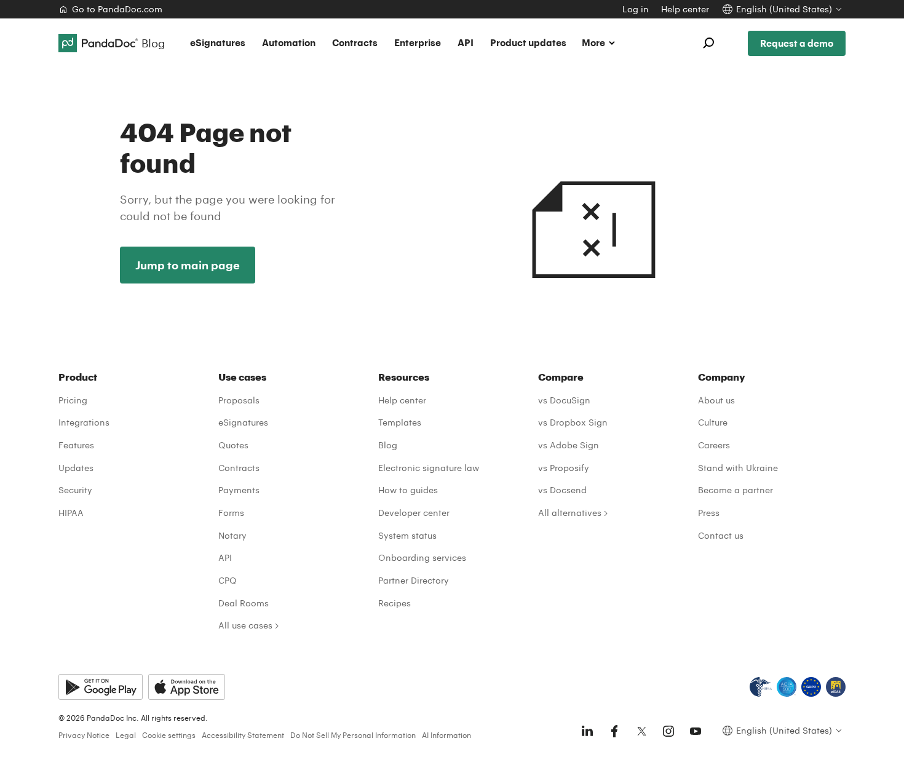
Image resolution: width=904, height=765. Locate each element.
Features (76, 445)
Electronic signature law (428, 467)
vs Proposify (563, 467)
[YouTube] (695, 731)
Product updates (528, 42)
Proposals (239, 400)
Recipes (394, 603)
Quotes (233, 445)
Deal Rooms (243, 603)
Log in (635, 9)
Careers (714, 445)
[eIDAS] (836, 687)
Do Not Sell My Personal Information (353, 735)
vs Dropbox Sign (573, 422)
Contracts (355, 42)
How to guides (408, 490)
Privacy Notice (83, 735)
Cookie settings (169, 735)
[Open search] (708, 43)
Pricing (72, 400)
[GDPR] (811, 687)
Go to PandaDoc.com (117, 9)
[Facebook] (614, 731)
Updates (75, 467)
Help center (685, 9)
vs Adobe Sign (568, 445)
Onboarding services (422, 557)
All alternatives (569, 512)
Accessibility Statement (243, 735)
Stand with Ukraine (738, 467)
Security (75, 490)
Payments (239, 490)
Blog (387, 445)
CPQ (227, 580)
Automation (288, 42)
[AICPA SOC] (786, 687)
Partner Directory (413, 580)
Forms (231, 512)
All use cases (245, 625)
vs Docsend (562, 490)
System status (407, 535)
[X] (641, 731)
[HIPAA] (761, 687)
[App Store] (186, 687)
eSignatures (217, 42)
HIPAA (71, 512)
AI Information (446, 735)
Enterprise (417, 42)
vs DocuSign (564, 400)
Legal (126, 735)
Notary (232, 535)
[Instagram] (668, 731)
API (466, 42)
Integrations (83, 422)
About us (716, 400)
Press (709, 512)
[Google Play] (100, 687)
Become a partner (735, 490)
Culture (713, 422)
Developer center (414, 512)
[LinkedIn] (587, 731)
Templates (399, 422)
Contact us (720, 535)
